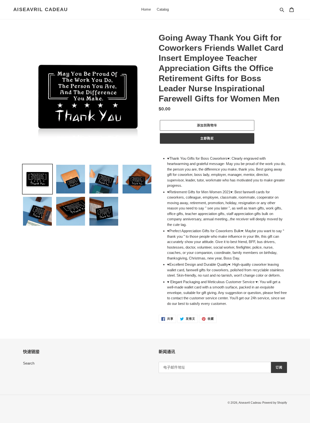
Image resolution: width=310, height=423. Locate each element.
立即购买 (207, 138)
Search (28, 363)
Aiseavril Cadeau (40, 9)
